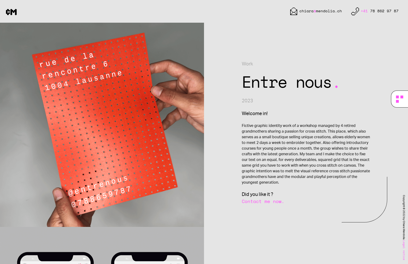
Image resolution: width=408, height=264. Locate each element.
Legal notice (403, 250)
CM (11, 11)
